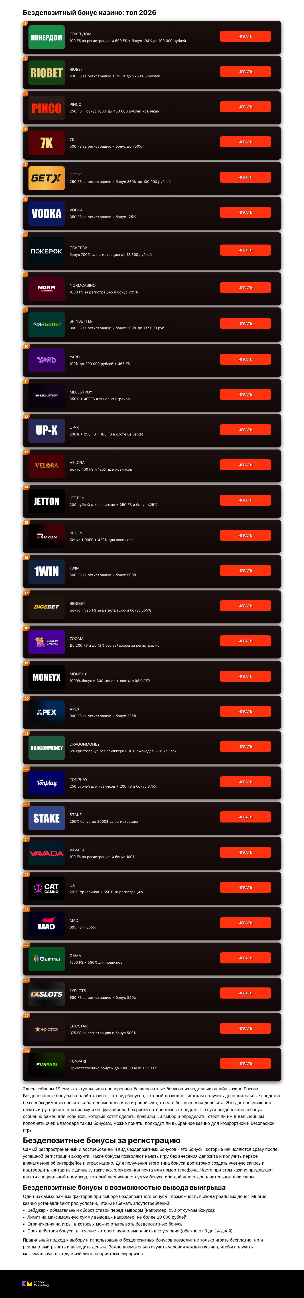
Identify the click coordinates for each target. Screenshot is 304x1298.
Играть (246, 36)
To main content (13, 2)
